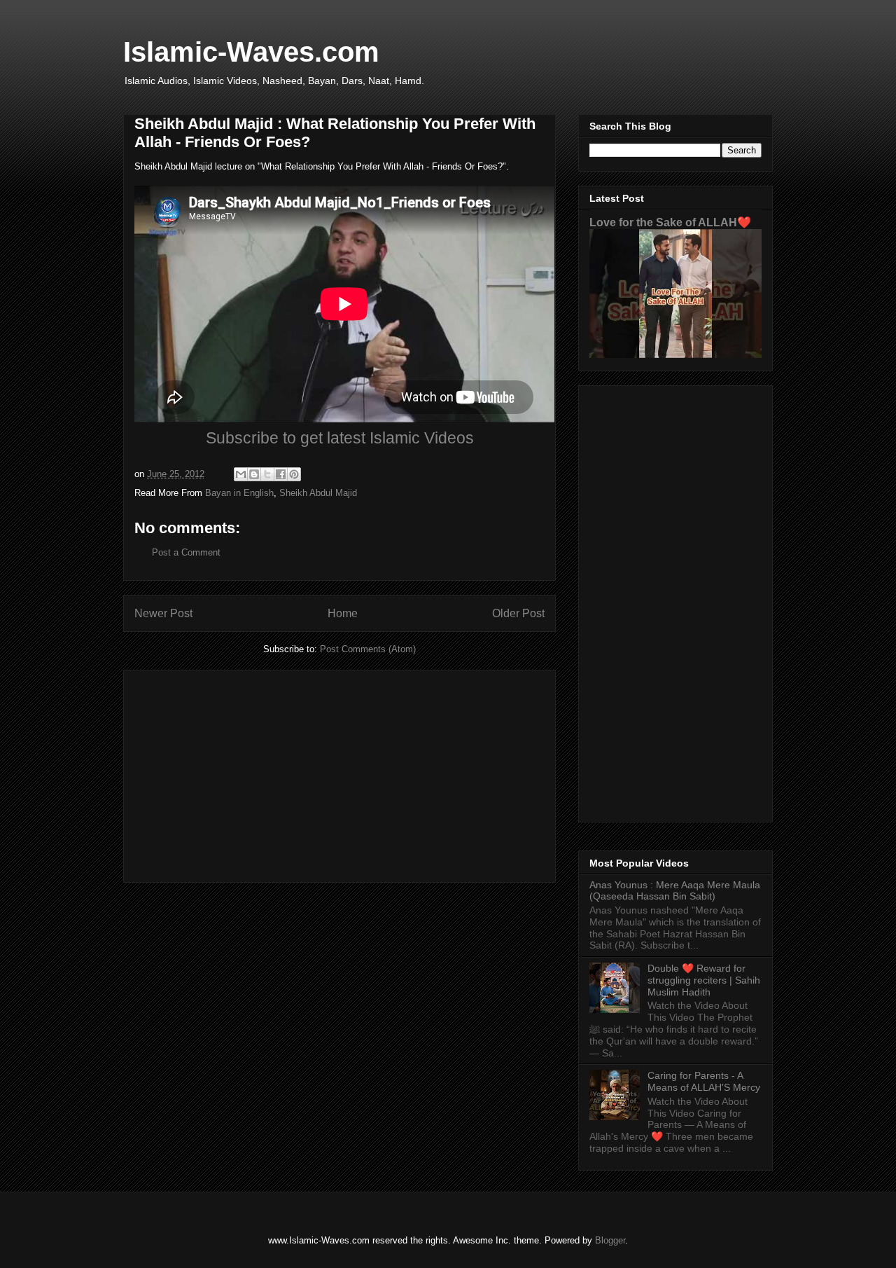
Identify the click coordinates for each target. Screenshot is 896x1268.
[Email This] (241, 474)
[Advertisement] (339, 773)
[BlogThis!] (254, 474)
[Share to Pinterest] (294, 474)
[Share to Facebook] (281, 474)
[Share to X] (267, 474)
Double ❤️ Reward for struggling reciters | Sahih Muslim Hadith (704, 980)
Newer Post (163, 613)
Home (343, 613)
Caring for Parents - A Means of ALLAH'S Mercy (704, 1081)
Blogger (610, 1240)
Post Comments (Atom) (368, 649)
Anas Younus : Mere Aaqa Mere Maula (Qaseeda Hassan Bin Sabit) (674, 890)
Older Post (518, 613)
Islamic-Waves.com (251, 51)
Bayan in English (239, 493)
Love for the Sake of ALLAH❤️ (670, 222)
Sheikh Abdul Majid (318, 493)
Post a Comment (186, 552)
